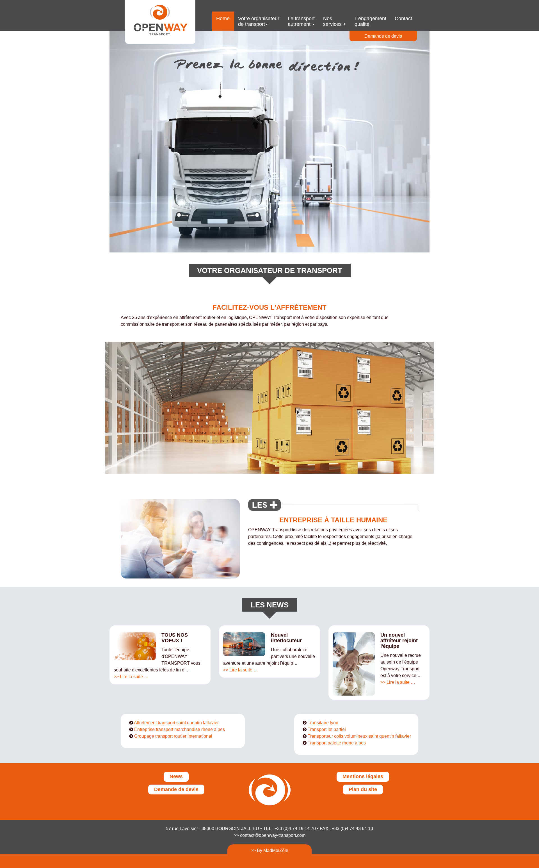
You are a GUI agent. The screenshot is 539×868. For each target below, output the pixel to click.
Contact (403, 18)
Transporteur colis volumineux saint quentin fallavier (359, 736)
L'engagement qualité (370, 21)
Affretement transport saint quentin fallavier (176, 722)
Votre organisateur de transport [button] (258, 21)
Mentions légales (362, 776)
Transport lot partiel (327, 729)
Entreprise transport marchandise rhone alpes (179, 729)
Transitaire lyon (323, 722)
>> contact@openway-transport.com (269, 835)
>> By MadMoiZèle (269, 850)
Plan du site (363, 789)
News (176, 776)
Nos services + (334, 21)
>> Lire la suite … (131, 676)
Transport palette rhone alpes (337, 743)
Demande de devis (383, 36)
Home (223, 18)
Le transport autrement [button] (301, 21)
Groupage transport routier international (173, 736)
